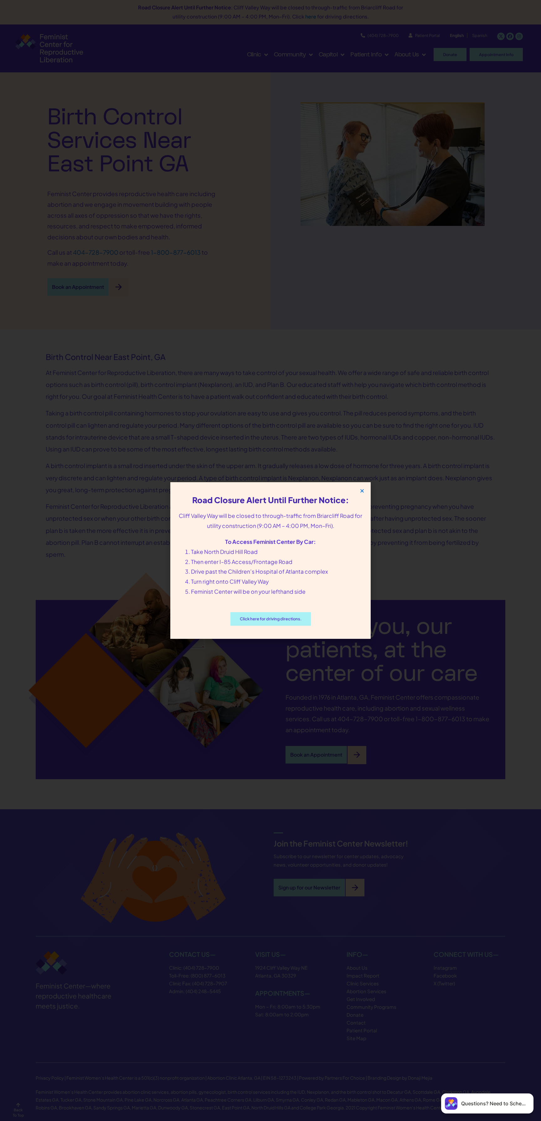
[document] (270, 560)
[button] (362, 490)
